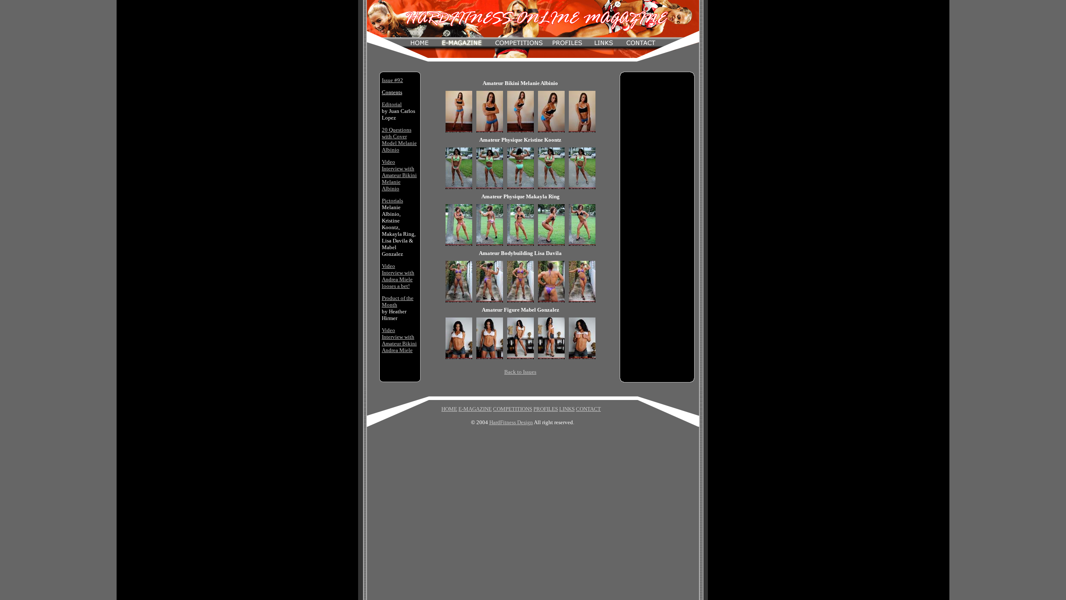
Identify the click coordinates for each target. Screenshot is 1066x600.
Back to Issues (520, 372)
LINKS (567, 409)
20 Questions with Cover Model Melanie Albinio (399, 140)
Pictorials (392, 201)
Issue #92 (392, 80)
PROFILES (545, 409)
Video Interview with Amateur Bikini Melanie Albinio (399, 175)
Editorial (392, 104)
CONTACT (588, 409)
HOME (449, 409)
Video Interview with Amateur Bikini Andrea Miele (399, 340)
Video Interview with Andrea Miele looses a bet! (398, 276)
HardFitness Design (511, 422)
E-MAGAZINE (475, 409)
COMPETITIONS (512, 409)
